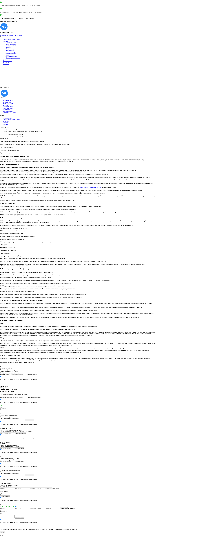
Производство (7, 61)
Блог (4, 59)
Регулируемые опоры (13, 58)
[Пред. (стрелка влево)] (0, 535)
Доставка (6, 62)
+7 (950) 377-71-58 (5, 35)
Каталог (5, 41)
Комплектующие (11, 56)
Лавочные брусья (11, 52)
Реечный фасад (11, 53)
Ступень (8, 47)
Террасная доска (11, 43)
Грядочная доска (11, 49)
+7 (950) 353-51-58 (16, 35)
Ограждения (10, 50)
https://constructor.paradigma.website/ (91, 187)
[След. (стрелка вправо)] (2, 535)
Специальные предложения (11, 40)
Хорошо (2, 532)
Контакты (6, 64)
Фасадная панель (11, 46)
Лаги (7, 55)
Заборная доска (11, 44)
